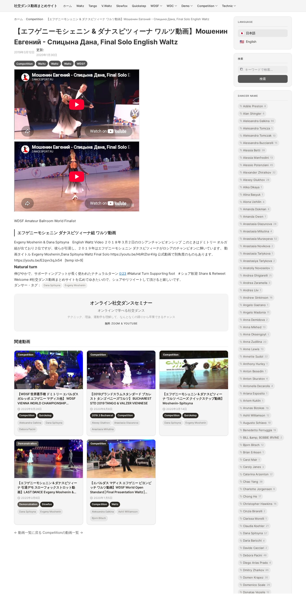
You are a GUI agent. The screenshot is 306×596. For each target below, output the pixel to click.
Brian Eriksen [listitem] (253, 452)
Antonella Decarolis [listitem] (258, 386)
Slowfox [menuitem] (121, 6)
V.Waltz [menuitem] (106, 6)
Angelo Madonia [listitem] (256, 312)
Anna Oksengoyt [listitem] (256, 334)
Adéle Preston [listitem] (254, 106)
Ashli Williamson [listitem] (256, 415)
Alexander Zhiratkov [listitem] (259, 172)
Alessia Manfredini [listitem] (258, 157)
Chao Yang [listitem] (253, 481)
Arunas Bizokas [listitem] (256, 408)
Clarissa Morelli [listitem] (255, 518)
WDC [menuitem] (170, 6)
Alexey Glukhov (101, 422)
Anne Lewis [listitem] (253, 349)
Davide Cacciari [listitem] (255, 548)
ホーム (18, 19)
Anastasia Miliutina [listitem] (257, 231)
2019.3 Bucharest (102, 415)
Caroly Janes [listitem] (253, 467)
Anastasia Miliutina (103, 429)
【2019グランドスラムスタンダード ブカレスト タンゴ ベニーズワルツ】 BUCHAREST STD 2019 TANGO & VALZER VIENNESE (120, 398)
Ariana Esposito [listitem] (255, 393)
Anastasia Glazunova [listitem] (259, 224)
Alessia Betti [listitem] (254, 150)
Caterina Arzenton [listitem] (257, 474)
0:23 (122, 273)
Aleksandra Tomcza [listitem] (257, 128)
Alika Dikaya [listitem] (252, 187)
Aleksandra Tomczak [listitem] (259, 135)
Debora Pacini (27, 429)
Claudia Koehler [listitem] (256, 525)
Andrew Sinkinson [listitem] (257, 297)
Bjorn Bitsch (99, 518)
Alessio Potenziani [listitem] (258, 165)
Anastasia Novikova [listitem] (258, 246)
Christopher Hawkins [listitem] (259, 504)
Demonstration (28, 504)
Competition (34, 19)
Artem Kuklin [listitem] (253, 400)
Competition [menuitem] (205, 6)
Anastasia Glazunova (126, 422)
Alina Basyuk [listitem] (253, 194)
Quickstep (45, 415)
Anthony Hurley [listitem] (255, 364)
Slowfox (47, 504)
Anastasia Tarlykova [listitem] (258, 253)
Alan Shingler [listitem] (253, 113)
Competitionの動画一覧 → (63, 532)
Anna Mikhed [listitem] (254, 327)
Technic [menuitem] (227, 6)
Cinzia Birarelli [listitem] (254, 511)
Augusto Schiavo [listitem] (257, 422)
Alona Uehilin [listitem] (253, 202)
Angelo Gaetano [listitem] (255, 305)
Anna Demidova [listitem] (255, 319)
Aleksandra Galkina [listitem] (258, 120)
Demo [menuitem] (185, 6)
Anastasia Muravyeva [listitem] (260, 238)
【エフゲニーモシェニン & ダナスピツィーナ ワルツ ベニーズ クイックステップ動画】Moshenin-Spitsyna (193, 398)
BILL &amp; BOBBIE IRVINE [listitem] (262, 437)
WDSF (81, 63)
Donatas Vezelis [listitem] (256, 592)
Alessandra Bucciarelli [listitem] (260, 143)
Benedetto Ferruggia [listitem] (259, 430)
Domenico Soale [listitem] (256, 584)
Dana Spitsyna (52, 285)
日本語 (247, 33)
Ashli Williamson (128, 511)
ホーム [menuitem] (67, 6)
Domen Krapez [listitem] (255, 577)
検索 (263, 79)
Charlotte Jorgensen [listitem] (259, 489)
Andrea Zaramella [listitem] (256, 283)
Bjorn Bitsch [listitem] (253, 445)
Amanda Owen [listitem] (254, 216)
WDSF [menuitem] (155, 6)
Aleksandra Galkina (30, 422)
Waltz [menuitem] (80, 6)
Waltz (42, 63)
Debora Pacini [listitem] (255, 555)
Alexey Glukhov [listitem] (256, 179)
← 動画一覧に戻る (28, 532)
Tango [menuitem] (92, 6)
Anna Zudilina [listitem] (254, 341)
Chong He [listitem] (252, 496)
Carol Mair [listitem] (251, 459)
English (248, 41)
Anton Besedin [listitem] (254, 371)
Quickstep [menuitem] (139, 6)
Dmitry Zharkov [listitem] (256, 570)
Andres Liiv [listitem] (252, 290)
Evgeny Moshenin (75, 285)
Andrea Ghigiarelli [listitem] (257, 275)
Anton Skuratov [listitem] (255, 378)
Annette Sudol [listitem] (255, 356)
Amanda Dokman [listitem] (256, 209)
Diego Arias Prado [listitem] (257, 562)
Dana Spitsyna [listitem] (255, 533)
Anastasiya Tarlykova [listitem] (259, 260)
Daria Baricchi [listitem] (254, 540)
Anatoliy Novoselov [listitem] (257, 268)
